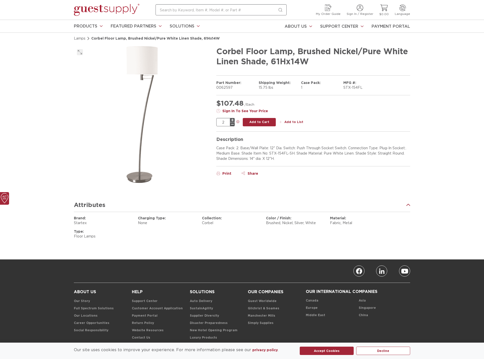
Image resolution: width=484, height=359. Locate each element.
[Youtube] (404, 271)
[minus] (232, 124)
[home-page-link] (106, 10)
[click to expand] (80, 52)
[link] (88, 26)
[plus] (232, 120)
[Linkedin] (381, 271)
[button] (88, 26)
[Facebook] (359, 271)
